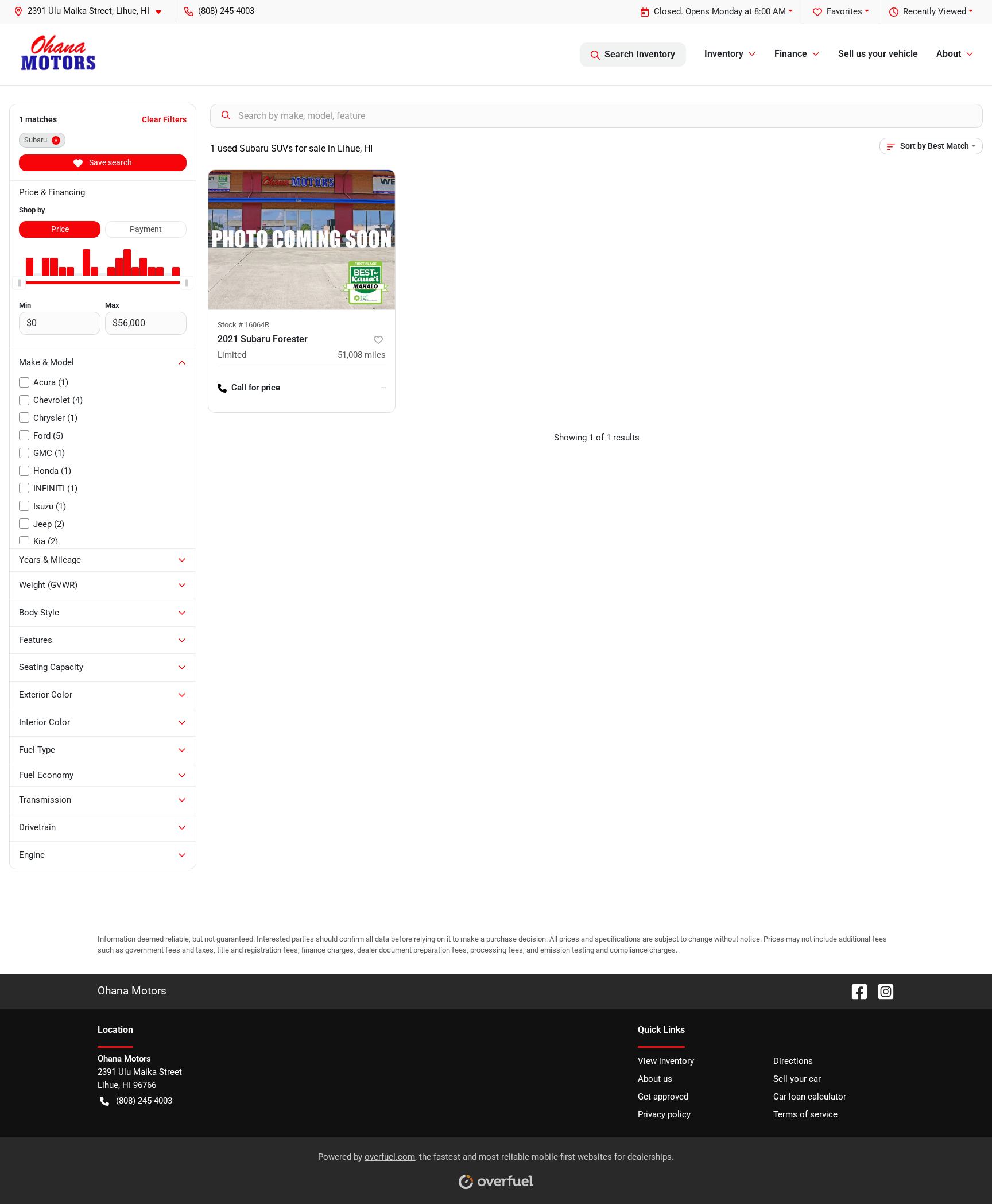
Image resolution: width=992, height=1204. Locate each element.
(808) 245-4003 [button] (226, 11)
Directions (793, 1061)
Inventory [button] (723, 53)
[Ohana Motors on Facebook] (855, 990)
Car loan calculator (809, 1096)
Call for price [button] (255, 387)
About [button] (948, 53)
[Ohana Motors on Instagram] (881, 990)
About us (655, 1079)
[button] (92, 11)
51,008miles (362, 355)
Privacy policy (664, 1114)
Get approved (663, 1096)
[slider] (19, 282)
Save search (109, 162)
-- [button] (383, 387)
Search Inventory (639, 54)
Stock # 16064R (243, 324)
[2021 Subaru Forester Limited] (301, 239)
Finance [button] (790, 53)
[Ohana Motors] (58, 54)
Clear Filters (164, 119)
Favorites (844, 11)
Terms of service (805, 1114)
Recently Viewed (934, 11)
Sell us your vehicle (878, 53)
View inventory (666, 1061)
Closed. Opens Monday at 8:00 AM (720, 11)
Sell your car (797, 1079)
